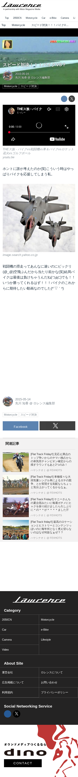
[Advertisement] (30, 319)
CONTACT (22, 763)
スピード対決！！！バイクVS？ (34, 64)
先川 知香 (21, 77)
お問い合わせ (49, 682)
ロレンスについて (52, 672)
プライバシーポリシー (54, 692)
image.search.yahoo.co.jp (20, 255)
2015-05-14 (22, 73)
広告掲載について (13, 682)
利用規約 (7, 692)
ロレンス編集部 (40, 77)
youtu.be (8, 157)
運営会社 (7, 672)
